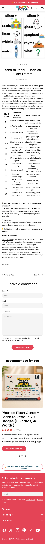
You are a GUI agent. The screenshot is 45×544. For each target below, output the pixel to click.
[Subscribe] (40, 494)
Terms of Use (30, 500)
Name (5, 291)
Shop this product (14, 448)
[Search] (32, 8)
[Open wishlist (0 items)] (37, 8)
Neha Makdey (7, 239)
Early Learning (23, 79)
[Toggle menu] (2, 8)
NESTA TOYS (13, 539)
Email (4, 301)
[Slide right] (25, 456)
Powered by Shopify (26, 539)
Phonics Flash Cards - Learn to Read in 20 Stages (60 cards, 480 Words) (21, 419)
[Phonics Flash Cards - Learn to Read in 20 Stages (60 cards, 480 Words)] (22, 387)
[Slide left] (19, 456)
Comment (7, 311)
